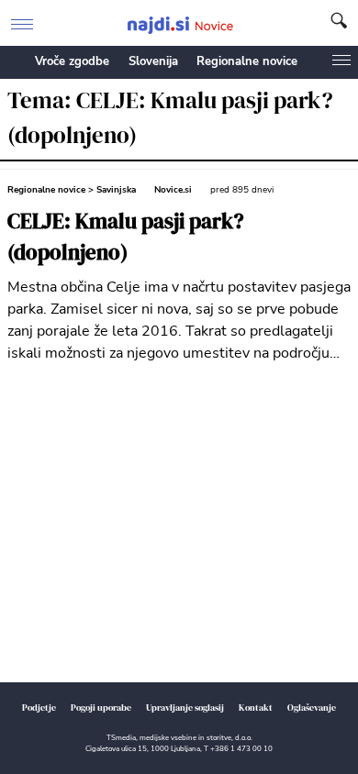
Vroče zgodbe (72, 61)
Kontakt (256, 707)
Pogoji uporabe (101, 707)
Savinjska (116, 189)
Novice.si (173, 189)
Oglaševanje (311, 707)
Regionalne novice (246, 61)
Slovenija (153, 61)
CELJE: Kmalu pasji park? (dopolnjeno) (125, 237)
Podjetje (39, 707)
